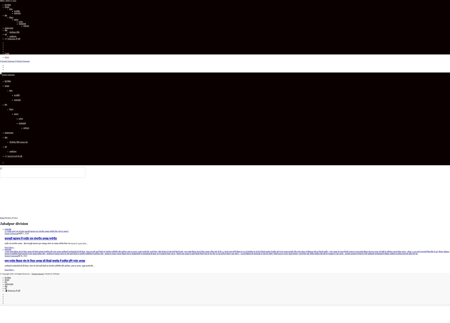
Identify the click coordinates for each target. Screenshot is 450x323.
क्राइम (7, 7)
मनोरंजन (26, 26)
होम (6, 16)
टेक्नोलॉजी (22, 24)
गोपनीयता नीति (14, 32)
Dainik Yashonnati (11, 234)
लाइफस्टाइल (9, 28)
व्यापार (16, 20)
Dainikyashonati (38, 274)
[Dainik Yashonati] (15, 61)
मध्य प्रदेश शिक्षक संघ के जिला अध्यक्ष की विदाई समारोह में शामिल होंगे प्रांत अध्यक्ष (45, 260)
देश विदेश (8, 5)
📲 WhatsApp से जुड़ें (12, 39)
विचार (11, 18)
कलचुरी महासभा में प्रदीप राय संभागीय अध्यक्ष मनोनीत (31, 238)
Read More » (9, 248)
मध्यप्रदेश (17, 13)
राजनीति (17, 11)
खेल (6, 30)
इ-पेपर (21, 22)
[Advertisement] (225, 198)
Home (2, 218)
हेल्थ (10, 9)
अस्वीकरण (12, 37)
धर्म (6, 34)
